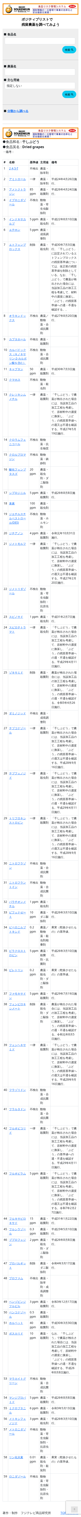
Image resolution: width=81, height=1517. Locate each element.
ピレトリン (16, 970)
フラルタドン (17, 1109)
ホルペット (16, 1323)
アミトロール (17, 179)
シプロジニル (17, 493)
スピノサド (16, 617)
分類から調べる (18, 111)
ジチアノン (16, 533)
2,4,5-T (13, 168)
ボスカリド (16, 1333)
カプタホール (17, 339)
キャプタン (16, 369)
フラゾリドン (17, 1090)
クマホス (14, 380)
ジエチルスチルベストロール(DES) (17, 518)
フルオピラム (17, 1173)
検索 (69, 50)
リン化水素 (16, 1457)
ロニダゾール (17, 1476)
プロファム (16, 1278)
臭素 (12, 503)
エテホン (14, 230)
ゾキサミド (16, 672)
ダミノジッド (17, 713)
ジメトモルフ (17, 544)
